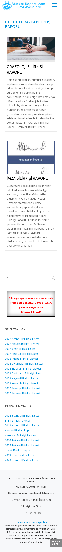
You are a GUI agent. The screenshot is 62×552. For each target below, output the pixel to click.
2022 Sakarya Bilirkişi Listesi (22, 388)
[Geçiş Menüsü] (54, 5)
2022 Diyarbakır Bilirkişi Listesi (24, 363)
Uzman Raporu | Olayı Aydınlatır (31, 522)
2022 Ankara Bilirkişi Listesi (22, 344)
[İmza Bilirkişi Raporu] (31, 156)
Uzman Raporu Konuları (31, 486)
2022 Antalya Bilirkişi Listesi (22, 354)
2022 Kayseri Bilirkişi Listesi (22, 378)
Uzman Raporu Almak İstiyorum (31, 499)
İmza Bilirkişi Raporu (27, 178)
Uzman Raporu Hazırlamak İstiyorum (31, 493)
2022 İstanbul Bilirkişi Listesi (22, 339)
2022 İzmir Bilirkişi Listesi (20, 349)
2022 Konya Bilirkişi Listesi (21, 383)
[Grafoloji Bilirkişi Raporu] (31, 48)
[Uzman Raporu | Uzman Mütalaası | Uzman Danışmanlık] (24, 6)
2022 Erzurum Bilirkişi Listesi (23, 368)
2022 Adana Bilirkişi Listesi (21, 358)
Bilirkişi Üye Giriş (31, 506)
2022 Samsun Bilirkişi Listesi (22, 393)
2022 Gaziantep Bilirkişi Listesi (23, 373)
